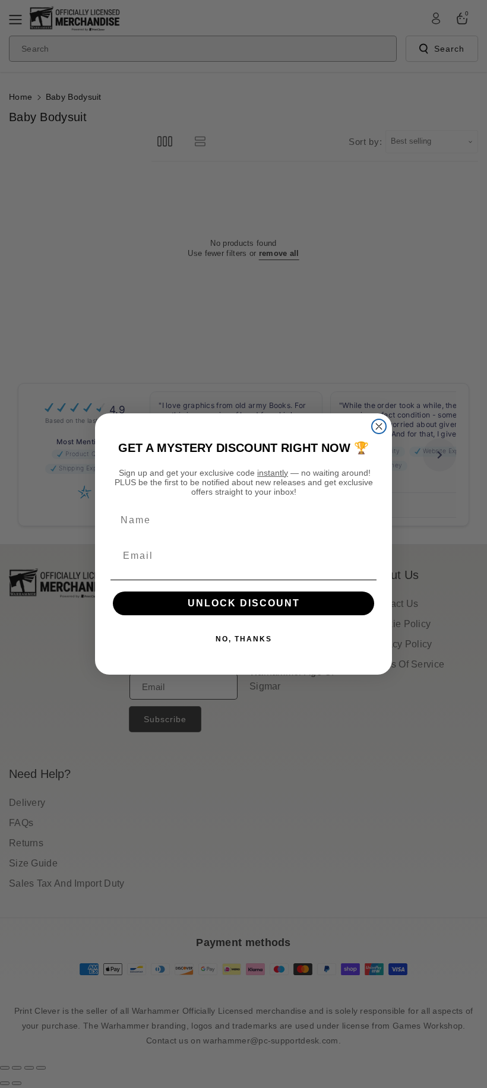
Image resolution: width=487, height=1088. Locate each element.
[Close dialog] (379, 426)
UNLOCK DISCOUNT (244, 603)
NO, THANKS (244, 639)
